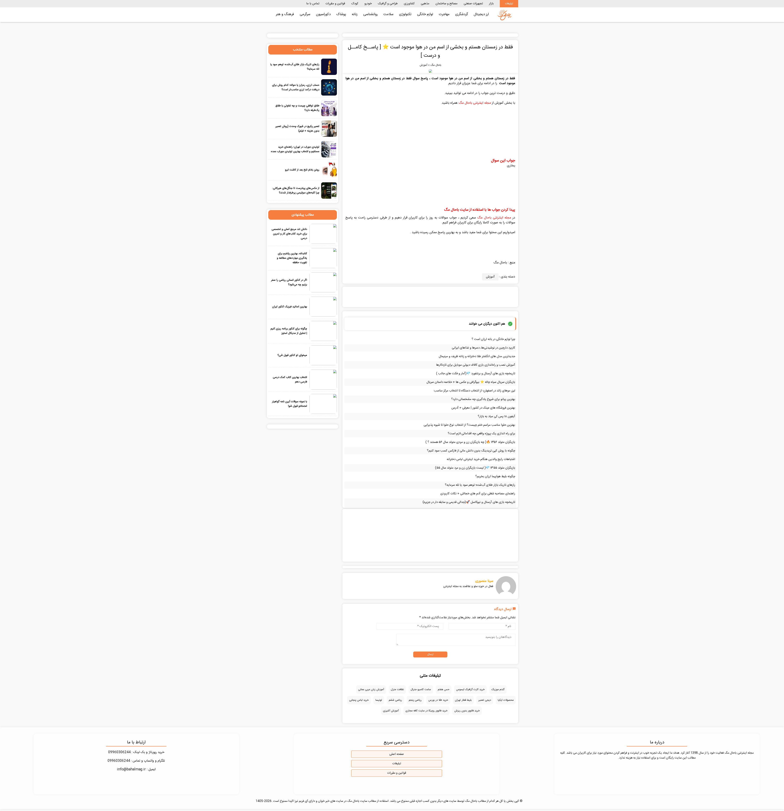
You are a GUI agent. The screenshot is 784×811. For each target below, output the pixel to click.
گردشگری (461, 14)
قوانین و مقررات (335, 3)
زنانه (354, 14)
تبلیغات (509, 3)
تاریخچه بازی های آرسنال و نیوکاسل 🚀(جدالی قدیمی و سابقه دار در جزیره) (469, 502)
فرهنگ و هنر (285, 14)
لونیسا (378, 700)
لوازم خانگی (425, 14)
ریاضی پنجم (415, 700)
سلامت (388, 14)
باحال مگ (435, 65)
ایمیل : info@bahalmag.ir (136, 769)
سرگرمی (305, 14)
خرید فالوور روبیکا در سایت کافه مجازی (426, 711)
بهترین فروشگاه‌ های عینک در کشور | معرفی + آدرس (483, 407)
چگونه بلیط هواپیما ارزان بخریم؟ (495, 476)
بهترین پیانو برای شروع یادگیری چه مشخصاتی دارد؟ (483, 399)
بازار (491, 3)
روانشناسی (370, 14)
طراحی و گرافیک (388, 3)
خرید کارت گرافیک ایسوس (470, 689)
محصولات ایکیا (506, 700)
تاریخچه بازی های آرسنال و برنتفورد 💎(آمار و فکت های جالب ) (475, 373)
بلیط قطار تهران (463, 700)
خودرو (368, 3)
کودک (354, 3)
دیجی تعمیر (484, 700)
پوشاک (341, 14)
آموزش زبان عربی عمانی (371, 689)
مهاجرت (444, 14)
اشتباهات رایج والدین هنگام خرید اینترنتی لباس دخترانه (481, 459)
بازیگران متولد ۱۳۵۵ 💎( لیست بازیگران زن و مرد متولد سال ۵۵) (475, 467)
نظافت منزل (397, 689)
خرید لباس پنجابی (359, 700)
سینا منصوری (484, 581)
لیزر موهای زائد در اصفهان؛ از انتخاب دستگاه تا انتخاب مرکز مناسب (474, 390)
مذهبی (425, 3)
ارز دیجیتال (481, 14)
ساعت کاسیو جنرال (421, 689)
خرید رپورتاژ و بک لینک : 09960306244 (136, 752)
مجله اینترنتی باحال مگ (475, 103)
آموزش (423, 65)
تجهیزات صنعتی (473, 3)
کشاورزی (409, 3)
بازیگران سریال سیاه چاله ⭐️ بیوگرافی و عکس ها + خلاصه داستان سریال (471, 382)
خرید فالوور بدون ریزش (467, 711)
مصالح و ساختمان (446, 3)
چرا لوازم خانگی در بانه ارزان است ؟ (493, 339)
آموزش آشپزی (391, 711)
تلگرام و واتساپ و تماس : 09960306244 (136, 761)
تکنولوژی (405, 14)
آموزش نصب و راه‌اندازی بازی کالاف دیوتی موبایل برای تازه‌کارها (475, 365)
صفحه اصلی (396, 754)
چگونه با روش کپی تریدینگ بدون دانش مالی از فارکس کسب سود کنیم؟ (471, 450)
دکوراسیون (323, 14)
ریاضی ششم (395, 700)
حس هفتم (443, 689)
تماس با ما (312, 3)
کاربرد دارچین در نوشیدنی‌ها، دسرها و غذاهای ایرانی (483, 347)
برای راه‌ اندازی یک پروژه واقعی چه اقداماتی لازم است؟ (481, 433)
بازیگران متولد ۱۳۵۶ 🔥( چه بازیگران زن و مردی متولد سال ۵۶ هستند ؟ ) (470, 442)
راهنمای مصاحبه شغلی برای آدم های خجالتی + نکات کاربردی (477, 493)
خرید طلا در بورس (438, 700)
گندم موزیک (497, 689)
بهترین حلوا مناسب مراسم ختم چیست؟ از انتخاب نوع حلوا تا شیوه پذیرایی (469, 425)
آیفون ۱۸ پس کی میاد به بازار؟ (496, 416)
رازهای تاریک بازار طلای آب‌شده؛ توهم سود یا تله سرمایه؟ (480, 485)
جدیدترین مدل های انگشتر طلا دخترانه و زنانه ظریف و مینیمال (477, 356)
